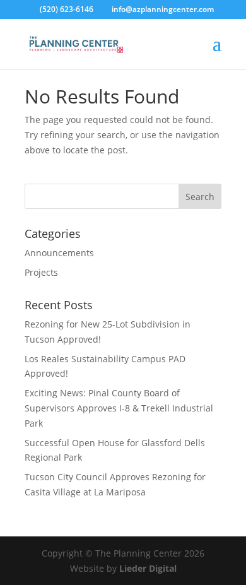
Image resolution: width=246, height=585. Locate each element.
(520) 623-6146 (66, 9)
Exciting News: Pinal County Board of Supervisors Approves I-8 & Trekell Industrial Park (119, 408)
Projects (41, 272)
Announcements (59, 253)
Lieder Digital (148, 568)
